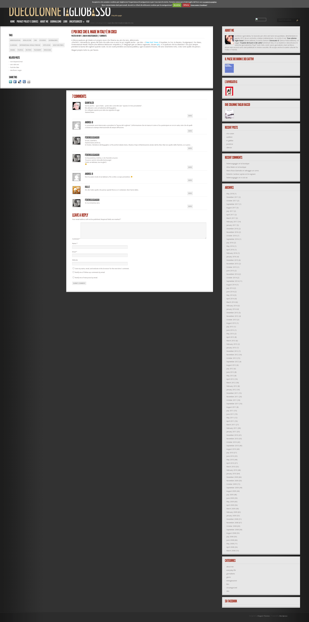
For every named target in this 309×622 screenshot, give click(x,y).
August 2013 (231, 323)
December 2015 (232, 260)
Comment (76, 239)
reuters (28, 50)
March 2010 (230, 467)
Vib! (227, 591)
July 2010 (229, 453)
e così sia (244, 178)
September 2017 (232, 204)
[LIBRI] (65, 22)
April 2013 (230, 337)
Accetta (177, 5)
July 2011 (229, 411)
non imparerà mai (16, 62)
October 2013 (231, 320)
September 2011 (232, 404)
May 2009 (230, 502)
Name (74, 243)
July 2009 (229, 495)
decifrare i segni (15, 70)
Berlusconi (27, 40)
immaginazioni (231, 581)
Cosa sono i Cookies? (199, 5)
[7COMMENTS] (103, 36)
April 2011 (230, 421)
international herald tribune (30, 45)
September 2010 (232, 446)
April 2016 (230, 250)
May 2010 (230, 460)
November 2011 (232, 397)
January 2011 (231, 432)
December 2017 (232, 197)
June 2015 (230, 271)
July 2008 (229, 537)
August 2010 (231, 449)
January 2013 (231, 348)
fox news (42, 40)
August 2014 (231, 285)
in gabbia (229, 141)
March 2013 (230, 341)
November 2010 (232, 439)
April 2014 (230, 299)
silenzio (229, 148)
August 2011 (231, 407)
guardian (13, 45)
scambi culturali (289, 47)
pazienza (229, 144)
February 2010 (231, 470)
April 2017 (230, 215)
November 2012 (232, 355)
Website (75, 260)
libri (227, 584)
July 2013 (229, 327)
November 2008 (232, 523)
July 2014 (229, 288)
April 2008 (230, 547)
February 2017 (231, 222)
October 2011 (231, 400)
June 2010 (230, 456)
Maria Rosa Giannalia (234, 171)
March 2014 (230, 302)
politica (20, 50)
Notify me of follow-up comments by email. (90, 272)
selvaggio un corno (252, 171)
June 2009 (230, 498)
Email (74, 252)
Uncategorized (101, 23)
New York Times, (152, 42)
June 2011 (230, 414)
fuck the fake (14, 67)
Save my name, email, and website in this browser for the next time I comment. (102, 268)
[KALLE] (87, 187)
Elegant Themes (264, 616)
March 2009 (230, 509)
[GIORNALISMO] (55, 22)
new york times (58, 45)
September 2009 (232, 488)
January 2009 (231, 516)
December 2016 (232, 229)
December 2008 (232, 519)
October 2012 (231, 358)
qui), (158, 44)
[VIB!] (88, 22)
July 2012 (229, 369)
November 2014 (232, 274)
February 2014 (231, 306)
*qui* (254, 45)
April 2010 (230, 463)
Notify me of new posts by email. (86, 278)
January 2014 (231, 309)
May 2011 (230, 418)
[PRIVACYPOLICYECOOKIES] (27, 22)
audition (229, 137)
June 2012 (230, 372)
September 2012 (232, 362)
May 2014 (230, 295)
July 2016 (229, 243)
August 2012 (231, 365)
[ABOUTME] (44, 22)
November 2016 (232, 232)
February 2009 (231, 512)
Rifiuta (186, 5)
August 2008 (231, 533)
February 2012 (231, 386)
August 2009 (231, 491)
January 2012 (231, 390)
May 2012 (230, 376)
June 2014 (230, 292)
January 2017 (231, 225)
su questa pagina (209, 2)
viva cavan (230, 134)
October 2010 (231, 442)
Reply (190, 116)
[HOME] (12, 22)
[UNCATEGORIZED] (93, 36)
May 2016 (230, 246)
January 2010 (231, 474)
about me (229, 567)
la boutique (245, 164)
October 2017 (231, 201)
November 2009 (232, 481)
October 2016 (231, 236)
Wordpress (283, 616)
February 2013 (231, 344)
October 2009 (231, 484)
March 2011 (230, 425)
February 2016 (231, 253)
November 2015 (232, 264)
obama (12, 50)
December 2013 (232, 313)
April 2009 (230, 505)
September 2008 (232, 530)
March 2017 (230, 218)
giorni (228, 577)
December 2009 (232, 477)
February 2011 (231, 428)
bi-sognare (251, 174)
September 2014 (232, 281)
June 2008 (230, 540)
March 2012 (230, 383)
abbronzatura (15, 40)
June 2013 (230, 330)
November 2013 (232, 316)
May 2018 (230, 194)
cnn (35, 40)
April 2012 (230, 379)
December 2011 (232, 393)
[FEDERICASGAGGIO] (92, 137)
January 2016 (231, 257)
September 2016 (232, 239)
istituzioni (46, 45)
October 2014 (231, 278)
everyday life (231, 570)
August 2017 (231, 208)
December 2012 (232, 351)
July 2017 (229, 211)
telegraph (37, 50)
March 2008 (230, 551)
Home (93, 23)
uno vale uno (14, 64)
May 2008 (230, 544)
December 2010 (232, 435)
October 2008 (231, 526)
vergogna (47, 50)
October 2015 (231, 267)
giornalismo (53, 40)
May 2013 (230, 334)
